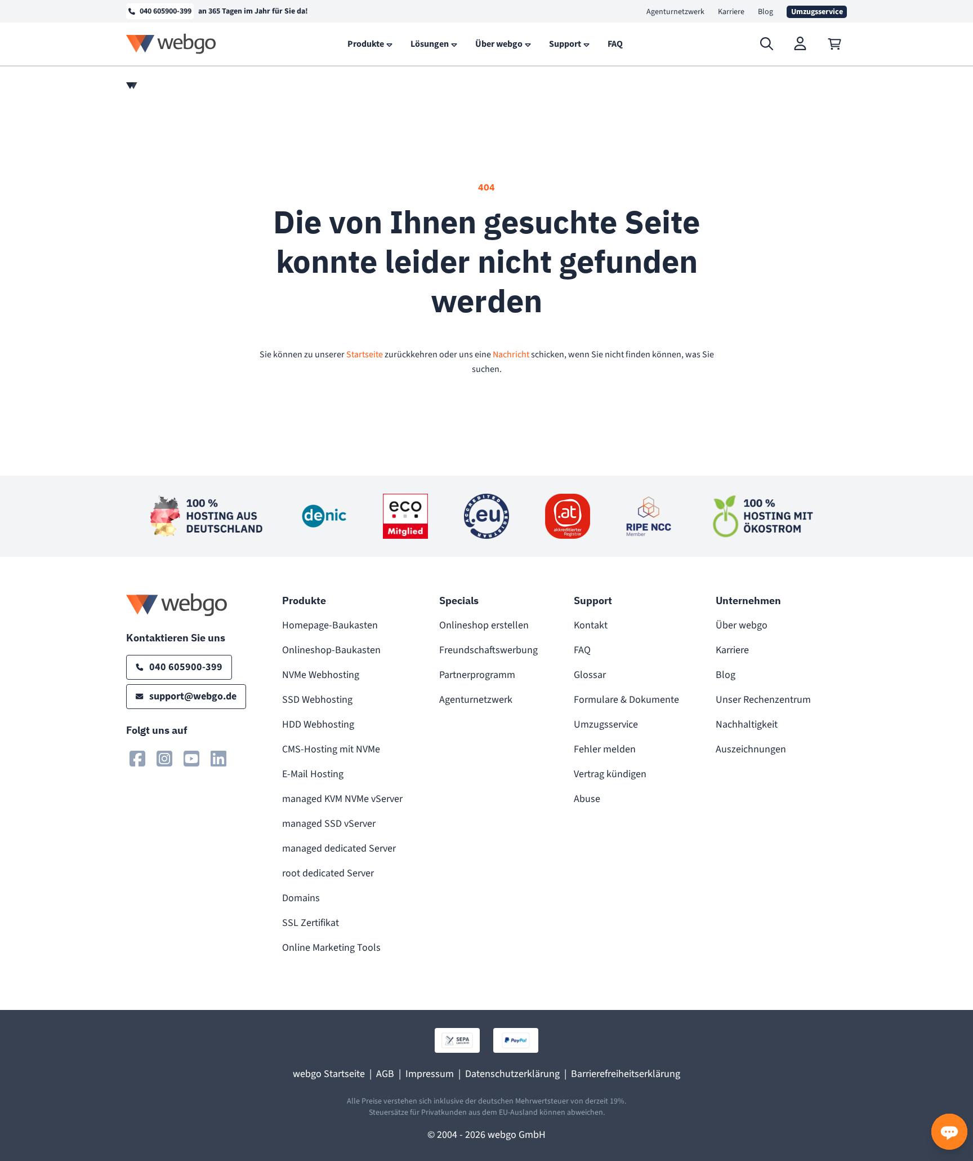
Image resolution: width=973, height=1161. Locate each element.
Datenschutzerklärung (512, 1074)
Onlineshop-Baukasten (331, 650)
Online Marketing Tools (331, 948)
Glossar (590, 675)
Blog (765, 11)
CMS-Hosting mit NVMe (331, 749)
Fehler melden (605, 749)
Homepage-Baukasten (330, 625)
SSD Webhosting (317, 700)
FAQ (582, 650)
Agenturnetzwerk (675, 11)
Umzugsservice (606, 724)
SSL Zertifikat (310, 923)
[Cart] (834, 44)
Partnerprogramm (477, 675)
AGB (385, 1074)
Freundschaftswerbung (488, 650)
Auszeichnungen (751, 749)
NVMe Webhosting (320, 675)
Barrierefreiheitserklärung (625, 1074)
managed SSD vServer (329, 824)
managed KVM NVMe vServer (342, 799)
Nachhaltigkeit (747, 724)
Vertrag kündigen (610, 774)
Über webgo (741, 625)
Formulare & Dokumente (626, 700)
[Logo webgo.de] (171, 43)
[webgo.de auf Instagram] (164, 758)
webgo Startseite (329, 1074)
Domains (301, 898)
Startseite (364, 354)
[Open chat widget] (949, 1132)
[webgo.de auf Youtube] (191, 758)
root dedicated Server (328, 873)
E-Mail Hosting (312, 774)
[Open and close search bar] (767, 44)
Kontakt (591, 625)
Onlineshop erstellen (484, 625)
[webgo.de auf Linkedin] (218, 758)
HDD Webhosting (318, 724)
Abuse (587, 799)
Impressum (429, 1074)
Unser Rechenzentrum (763, 700)
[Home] (131, 85)
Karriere (731, 11)
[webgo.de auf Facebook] (137, 758)
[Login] (800, 44)
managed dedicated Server (339, 848)
